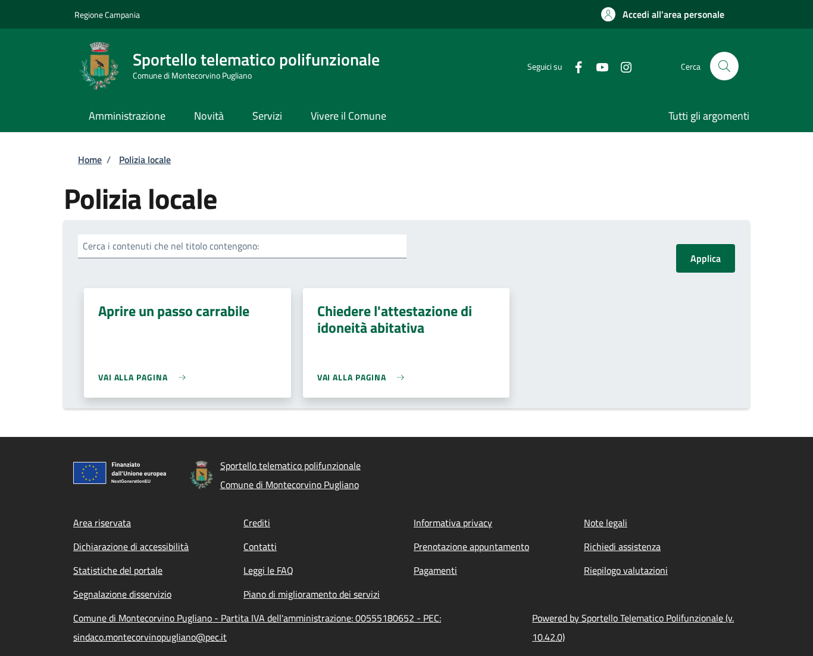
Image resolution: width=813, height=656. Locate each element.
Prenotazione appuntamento (471, 546)
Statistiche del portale (117, 570)
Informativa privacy (453, 523)
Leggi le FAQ (268, 570)
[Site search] (724, 66)
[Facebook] (574, 66)
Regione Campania (107, 14)
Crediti (256, 523)
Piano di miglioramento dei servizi (311, 594)
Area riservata (102, 523)
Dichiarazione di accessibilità (131, 546)
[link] (145, 377)
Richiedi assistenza (622, 546)
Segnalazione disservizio (122, 594)
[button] (663, 14)
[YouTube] (597, 66)
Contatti (260, 546)
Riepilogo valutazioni (626, 570)
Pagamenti (435, 570)
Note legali (605, 523)
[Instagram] (621, 66)
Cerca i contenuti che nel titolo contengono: (171, 246)
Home (90, 159)
